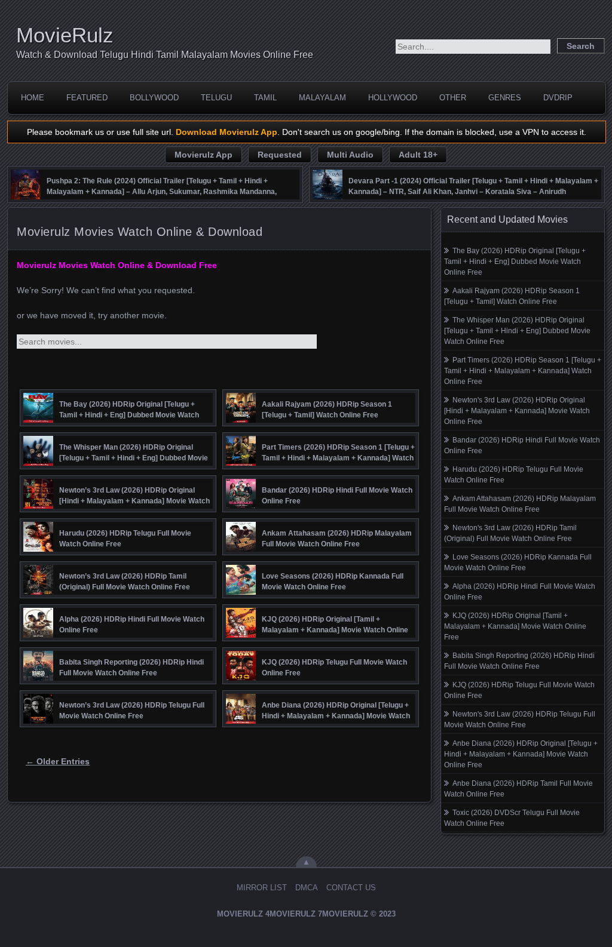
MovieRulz (65, 35)
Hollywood (392, 97)
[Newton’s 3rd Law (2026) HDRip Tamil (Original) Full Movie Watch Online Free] (38, 592)
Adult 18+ (418, 154)
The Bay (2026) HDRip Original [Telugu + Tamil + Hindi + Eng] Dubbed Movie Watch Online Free (515, 261)
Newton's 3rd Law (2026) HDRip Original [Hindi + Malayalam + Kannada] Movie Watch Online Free (517, 411)
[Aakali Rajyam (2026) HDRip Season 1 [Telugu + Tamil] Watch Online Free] (241, 420)
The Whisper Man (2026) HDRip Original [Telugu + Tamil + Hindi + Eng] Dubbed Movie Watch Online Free (517, 331)
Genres (504, 97)
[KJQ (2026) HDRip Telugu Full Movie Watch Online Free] (241, 677)
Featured (87, 97)
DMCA (306, 887)
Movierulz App (203, 154)
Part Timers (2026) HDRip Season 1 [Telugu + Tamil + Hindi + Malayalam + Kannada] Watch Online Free (522, 371)
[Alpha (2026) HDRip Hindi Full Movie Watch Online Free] (38, 634)
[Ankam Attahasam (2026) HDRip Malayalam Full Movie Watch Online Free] (241, 549)
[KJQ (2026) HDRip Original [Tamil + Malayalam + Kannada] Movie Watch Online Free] (241, 634)
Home (32, 97)
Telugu (216, 97)
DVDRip (558, 97)
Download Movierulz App (226, 132)
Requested (280, 154)
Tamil (265, 97)
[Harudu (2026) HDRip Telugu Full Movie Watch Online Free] (38, 549)
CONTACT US (351, 887)
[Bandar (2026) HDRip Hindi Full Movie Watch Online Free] (241, 506)
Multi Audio (350, 154)
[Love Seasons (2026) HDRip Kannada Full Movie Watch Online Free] (241, 592)
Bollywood (154, 97)
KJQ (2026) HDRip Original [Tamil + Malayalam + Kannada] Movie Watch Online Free (515, 626)
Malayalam (322, 97)
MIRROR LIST (262, 887)
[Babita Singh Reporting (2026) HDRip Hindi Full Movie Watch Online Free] (38, 677)
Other (452, 97)
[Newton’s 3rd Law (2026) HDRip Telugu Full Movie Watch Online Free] (38, 720)
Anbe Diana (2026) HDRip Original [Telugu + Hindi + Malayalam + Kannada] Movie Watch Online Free (521, 754)
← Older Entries (58, 761)
